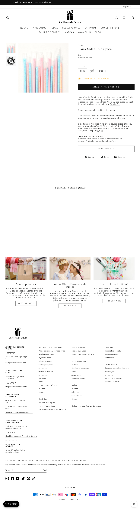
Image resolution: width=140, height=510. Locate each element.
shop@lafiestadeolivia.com (16, 387)
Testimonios (109, 358)
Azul (92, 71)
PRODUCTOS (39, 28)
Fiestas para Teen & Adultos (83, 354)
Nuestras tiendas (111, 354)
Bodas (74, 371)
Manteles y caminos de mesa (50, 347)
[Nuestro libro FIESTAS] (114, 268)
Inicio (80, 45)
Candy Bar (115, 104)
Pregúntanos (106, 149)
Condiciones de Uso (113, 382)
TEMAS (54, 28)
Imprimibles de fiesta (47, 406)
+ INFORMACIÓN (70, 306)
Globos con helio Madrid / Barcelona (86, 406)
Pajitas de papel (45, 358)
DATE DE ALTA (26, 303)
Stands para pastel (46, 365)
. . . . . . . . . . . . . (43, 368)
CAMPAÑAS (91, 28)
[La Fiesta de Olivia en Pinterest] (28, 478)
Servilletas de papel (46, 354)
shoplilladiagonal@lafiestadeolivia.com (21, 436)
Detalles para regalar (47, 403)
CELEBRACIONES (71, 28)
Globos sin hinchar (46, 371)
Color (81, 66)
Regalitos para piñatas (48, 385)
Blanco (102, 71)
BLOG (98, 32)
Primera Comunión (79, 361)
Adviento (75, 392)
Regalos (42, 392)
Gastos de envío (111, 365)
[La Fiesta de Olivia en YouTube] (17, 478)
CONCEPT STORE (110, 28)
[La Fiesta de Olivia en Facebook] (12, 478)
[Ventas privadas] (25, 268)
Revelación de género (80, 368)
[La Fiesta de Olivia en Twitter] (23, 478)
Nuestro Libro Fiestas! (113, 351)
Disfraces (42, 378)
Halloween (76, 385)
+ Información (114, 301)
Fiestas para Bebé (79, 351)
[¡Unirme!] (44, 470)
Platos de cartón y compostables (52, 351)
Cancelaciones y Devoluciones (117, 368)
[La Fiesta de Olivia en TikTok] (33, 478)
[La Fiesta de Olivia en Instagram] (7, 478)
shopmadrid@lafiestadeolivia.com (19, 412)
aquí (124, 118)
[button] (8, 200)
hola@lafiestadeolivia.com (16, 363)
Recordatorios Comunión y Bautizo (52, 409)
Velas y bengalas (45, 361)
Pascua (74, 399)
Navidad (75, 389)
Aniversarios (76, 375)
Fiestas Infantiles (78, 347)
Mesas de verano (78, 378)
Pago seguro (110, 371)
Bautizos (75, 365)
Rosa (82, 71)
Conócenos (109, 347)
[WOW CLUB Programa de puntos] (70, 268)
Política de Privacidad (113, 378)
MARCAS (69, 32)
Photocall (42, 389)
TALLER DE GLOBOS (50, 32)
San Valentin (76, 396)
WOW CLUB (84, 32)
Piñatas (41, 382)
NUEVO (24, 28)
